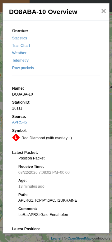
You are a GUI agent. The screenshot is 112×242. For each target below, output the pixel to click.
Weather (19, 53)
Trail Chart (21, 45)
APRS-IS (19, 122)
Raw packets (23, 68)
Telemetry (20, 60)
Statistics (19, 38)
